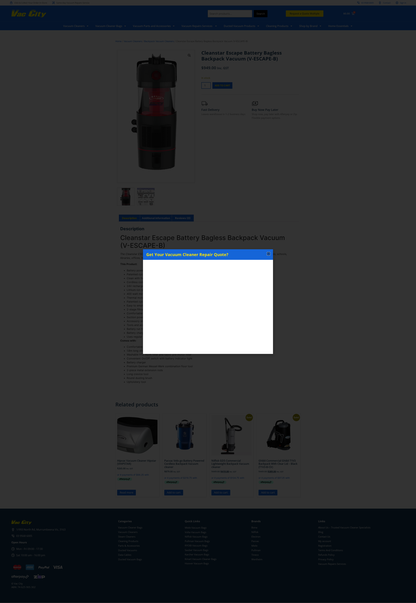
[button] (268, 254)
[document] (208, 301)
